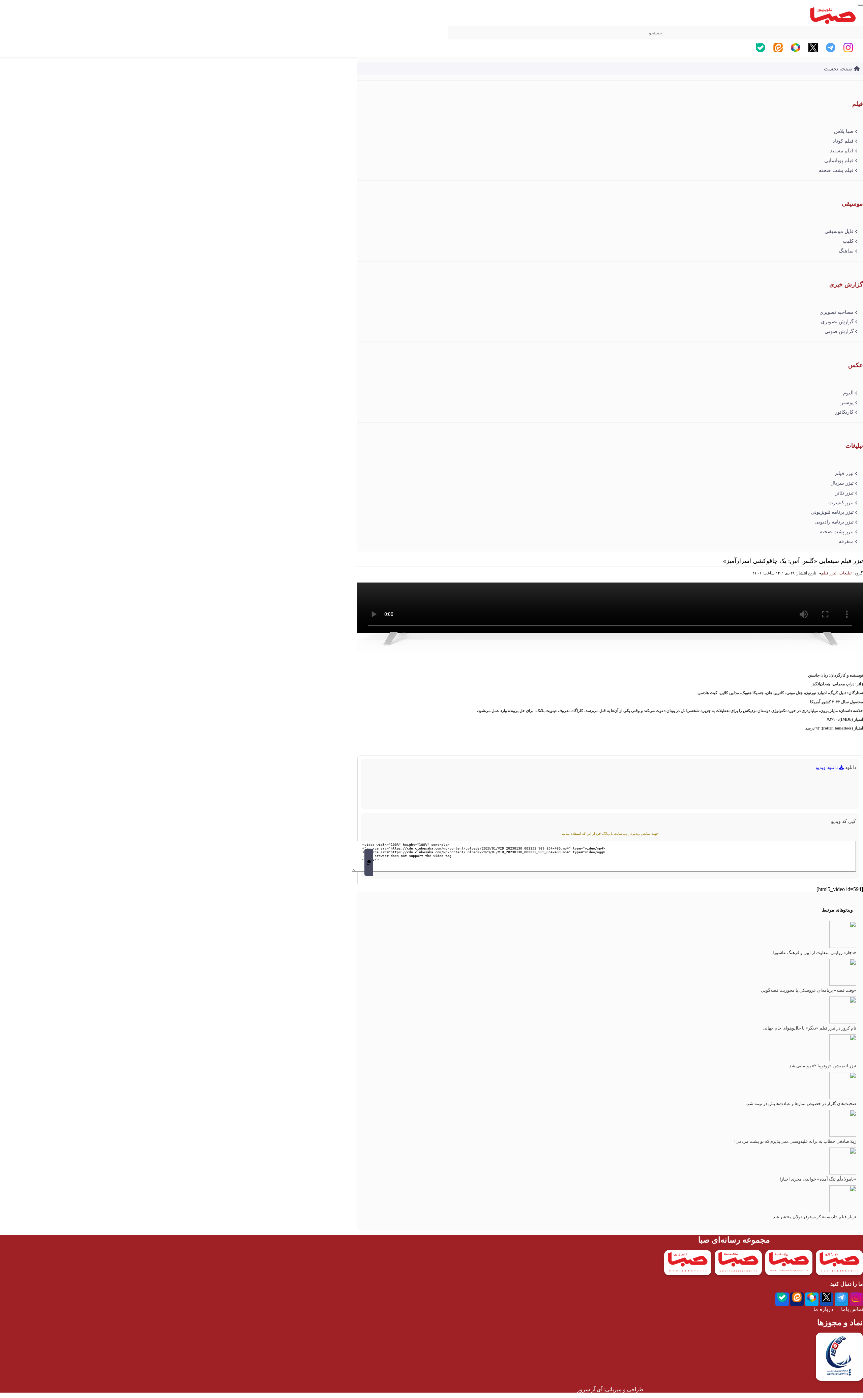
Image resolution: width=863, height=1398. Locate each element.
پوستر (847, 402)
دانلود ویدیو (827, 767)
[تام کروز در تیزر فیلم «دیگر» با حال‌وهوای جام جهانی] (842, 1021)
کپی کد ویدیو (843, 821)
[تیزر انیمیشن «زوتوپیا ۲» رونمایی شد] (842, 1059)
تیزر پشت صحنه (837, 531)
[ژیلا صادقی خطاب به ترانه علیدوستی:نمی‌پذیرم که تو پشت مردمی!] (842, 1135)
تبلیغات (845, 573)
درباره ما (823, 1309)
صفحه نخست (839, 68)
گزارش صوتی (839, 331)
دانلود (850, 767)
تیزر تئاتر (844, 493)
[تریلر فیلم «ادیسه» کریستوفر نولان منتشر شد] (842, 1210)
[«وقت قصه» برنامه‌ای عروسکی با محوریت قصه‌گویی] (842, 984)
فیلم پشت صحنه (836, 170)
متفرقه (846, 541)
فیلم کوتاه (843, 141)
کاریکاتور (844, 412)
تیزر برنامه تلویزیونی (832, 512)
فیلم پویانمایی (839, 160)
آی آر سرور (589, 1389)
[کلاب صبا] (860, 5)
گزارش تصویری (837, 321)
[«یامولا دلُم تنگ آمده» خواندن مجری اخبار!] (842, 1173)
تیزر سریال (842, 483)
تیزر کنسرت (841, 502)
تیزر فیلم (844, 473)
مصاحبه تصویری (837, 312)
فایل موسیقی (839, 231)
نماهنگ (846, 251)
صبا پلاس (844, 131)
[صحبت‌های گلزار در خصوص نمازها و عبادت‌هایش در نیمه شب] (842, 1097)
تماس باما (852, 1309)
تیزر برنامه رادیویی (834, 522)
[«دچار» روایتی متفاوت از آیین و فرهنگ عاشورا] (842, 946)
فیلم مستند (842, 150)
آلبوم (848, 392)
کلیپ (848, 241)
